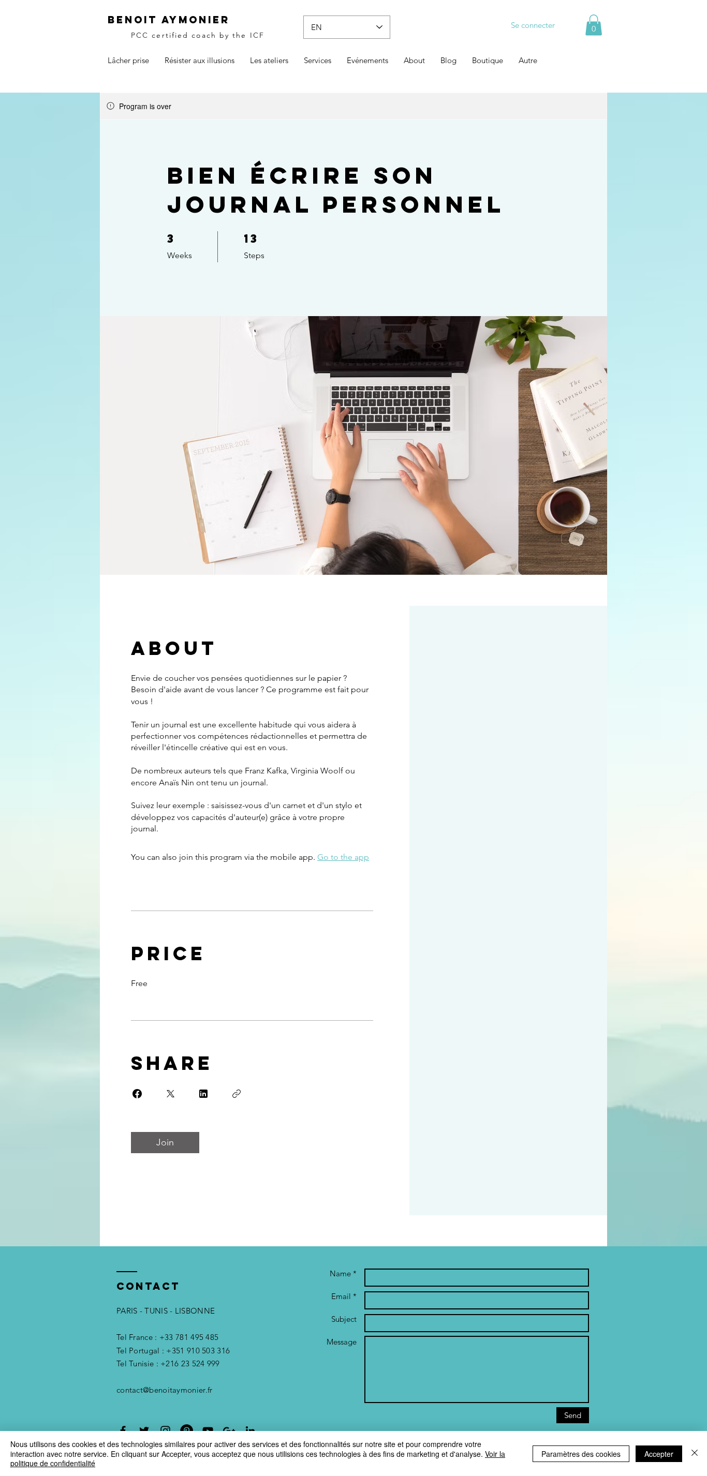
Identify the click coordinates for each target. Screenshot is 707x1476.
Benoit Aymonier (169, 19)
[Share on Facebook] (137, 1093)
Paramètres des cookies (581, 1454)
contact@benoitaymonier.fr (164, 1390)
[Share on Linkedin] (203, 1093)
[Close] (694, 1453)
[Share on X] (170, 1093)
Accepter (658, 1454)
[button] (593, 25)
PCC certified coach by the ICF (197, 35)
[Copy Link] (236, 1093)
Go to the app (343, 857)
